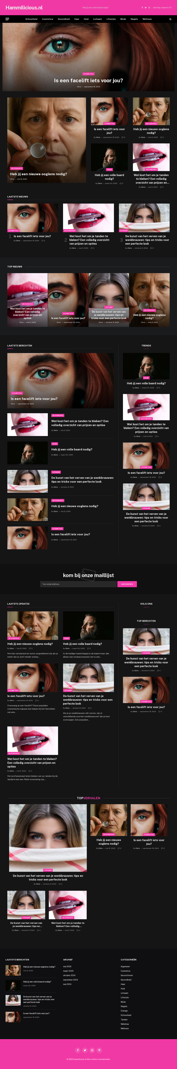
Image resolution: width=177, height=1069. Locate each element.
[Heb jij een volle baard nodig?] (109, 157)
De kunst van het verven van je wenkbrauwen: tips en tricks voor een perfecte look (147, 240)
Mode (123, 19)
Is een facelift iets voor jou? (88, 80)
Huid (86, 19)
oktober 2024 (69, 975)
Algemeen (125, 966)
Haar (76, 19)
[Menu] (7, 19)
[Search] (170, 19)
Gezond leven (127, 975)
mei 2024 (67, 984)
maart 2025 (68, 971)
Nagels (134, 19)
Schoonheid (31, 19)
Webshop (125, 1024)
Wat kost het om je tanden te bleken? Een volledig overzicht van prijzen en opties (151, 179)
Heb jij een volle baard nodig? (95, 7)
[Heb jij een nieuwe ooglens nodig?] (46, 140)
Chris (79, 87)
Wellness (147, 19)
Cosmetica (47, 19)
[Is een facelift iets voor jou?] (88, 57)
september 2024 (70, 980)
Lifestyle (111, 19)
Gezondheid (64, 19)
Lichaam (97, 19)
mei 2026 (67, 966)
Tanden (124, 1020)
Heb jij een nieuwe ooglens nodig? (38, 174)
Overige (124, 1011)
